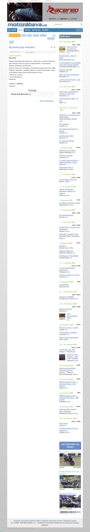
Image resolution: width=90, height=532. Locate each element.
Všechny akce (14, 35)
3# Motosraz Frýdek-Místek (68, 256)
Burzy (29, 35)
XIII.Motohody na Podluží (68, 332)
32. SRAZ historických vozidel (69, 203)
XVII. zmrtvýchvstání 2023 (72, 316)
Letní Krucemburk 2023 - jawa (69, 80)
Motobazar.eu (22, 1)
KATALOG (36, 30)
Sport (11, 42)
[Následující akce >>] (54, 47)
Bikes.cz (10, 1)
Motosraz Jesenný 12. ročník (69, 275)
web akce (12, 86)
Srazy (23, 35)
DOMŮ (13, 30)
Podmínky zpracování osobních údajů (27, 520)
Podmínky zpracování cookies (51, 520)
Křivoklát (62, 246)
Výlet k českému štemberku (68, 337)
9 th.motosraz (64, 124)
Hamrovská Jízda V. (66, 167)
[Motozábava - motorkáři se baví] (28, 24)
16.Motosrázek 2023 (66, 136)
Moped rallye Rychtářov (67, 150)
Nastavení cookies (70, 520)
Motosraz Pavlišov (65, 309)
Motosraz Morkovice (66, 251)
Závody (35, 35)
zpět (53, 35)
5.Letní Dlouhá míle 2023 (68, 179)
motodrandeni (64, 285)
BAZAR (45, 30)
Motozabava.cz (35, 1)
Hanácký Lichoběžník (66, 297)
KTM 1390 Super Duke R (70, 452)
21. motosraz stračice (66, 141)
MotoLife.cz (48, 1)
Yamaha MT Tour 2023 (67, 349)
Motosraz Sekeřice (65, 70)
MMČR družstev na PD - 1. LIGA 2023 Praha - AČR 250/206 (68, 384)
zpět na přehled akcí (47, 101)
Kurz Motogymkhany (66, 215)
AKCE (20, 30)
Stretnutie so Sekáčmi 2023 (68, 234)
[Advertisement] (32, 126)
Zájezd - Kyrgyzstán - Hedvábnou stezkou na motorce (67, 191)
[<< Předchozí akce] (51, 47)
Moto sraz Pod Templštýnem (69, 74)
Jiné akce (51, 38)
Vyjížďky (43, 35)
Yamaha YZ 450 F (67, 493)
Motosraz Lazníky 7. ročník (68, 327)
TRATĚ (27, 30)
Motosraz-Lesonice (66, 155)
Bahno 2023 (63, 423)
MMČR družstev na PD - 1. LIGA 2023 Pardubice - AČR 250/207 (69, 398)
